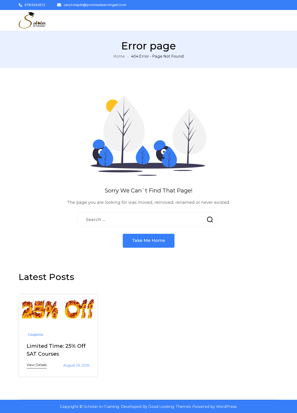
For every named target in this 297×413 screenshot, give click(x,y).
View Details (37, 365)
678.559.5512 (35, 5)
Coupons (35, 334)
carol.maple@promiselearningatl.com (95, 5)
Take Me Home (148, 240)
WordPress (226, 406)
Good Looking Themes (169, 406)
